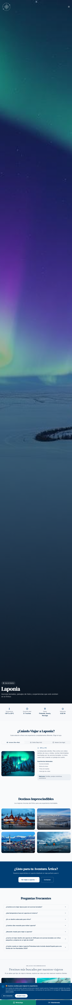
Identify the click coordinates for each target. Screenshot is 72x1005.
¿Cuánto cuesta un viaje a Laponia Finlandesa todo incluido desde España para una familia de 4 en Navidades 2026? (34, 947)
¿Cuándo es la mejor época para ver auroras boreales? (24, 907)
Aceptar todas (21, 995)
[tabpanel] (36, 763)
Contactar (47, 880)
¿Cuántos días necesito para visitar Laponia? (21, 925)
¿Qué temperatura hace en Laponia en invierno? (22, 913)
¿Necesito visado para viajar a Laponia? (19, 932)
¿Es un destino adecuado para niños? (18, 919)
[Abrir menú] (69, 7)
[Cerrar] (70, 985)
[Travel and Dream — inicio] (6, 7)
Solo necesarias (8, 995)
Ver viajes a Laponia (28, 880)
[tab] (13, 742)
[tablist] (36, 742)
